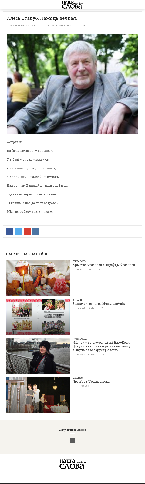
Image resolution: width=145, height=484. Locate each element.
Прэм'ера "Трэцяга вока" (91, 381)
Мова (51, 25)
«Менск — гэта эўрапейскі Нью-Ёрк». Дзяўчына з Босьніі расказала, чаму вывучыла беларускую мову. (101, 346)
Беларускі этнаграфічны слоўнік (98, 304)
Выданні (77, 300)
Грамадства (79, 261)
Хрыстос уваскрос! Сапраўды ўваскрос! (104, 265)
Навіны (61, 25)
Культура (77, 377)
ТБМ (69, 25)
